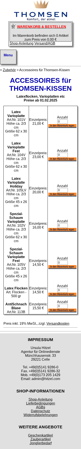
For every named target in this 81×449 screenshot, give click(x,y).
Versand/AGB (44, 43)
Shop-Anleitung (21, 43)
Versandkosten (57, 323)
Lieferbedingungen (40, 403)
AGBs (40, 407)
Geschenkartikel (40, 435)
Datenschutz (40, 411)
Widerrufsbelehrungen (41, 415)
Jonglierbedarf (41, 443)
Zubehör (9, 70)
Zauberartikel (40, 439)
